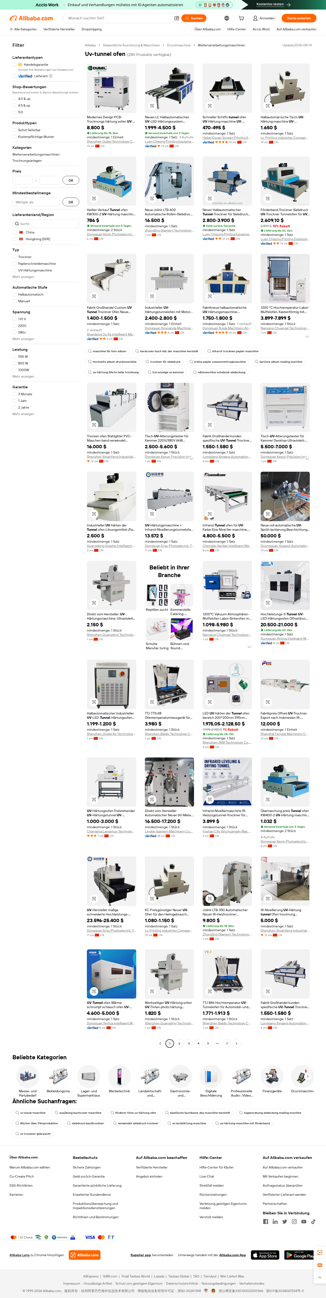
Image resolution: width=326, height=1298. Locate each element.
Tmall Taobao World (135, 1276)
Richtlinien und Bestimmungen (96, 1217)
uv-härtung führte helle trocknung (116, 372)
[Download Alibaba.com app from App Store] (265, 1255)
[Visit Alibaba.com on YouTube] (304, 1221)
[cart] (242, 19)
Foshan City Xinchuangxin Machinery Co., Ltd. (227, 831)
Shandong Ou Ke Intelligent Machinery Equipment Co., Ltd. (111, 334)
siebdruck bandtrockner (88, 1123)
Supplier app (141, 1255)
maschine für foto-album (109, 351)
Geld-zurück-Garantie (89, 1176)
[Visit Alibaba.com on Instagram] (294, 1221)
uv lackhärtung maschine (189, 1123)
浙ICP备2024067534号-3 (285, 1291)
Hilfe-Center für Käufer (217, 1167)
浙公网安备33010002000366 (241, 1291)
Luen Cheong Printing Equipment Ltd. (169, 141)
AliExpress (91, 1276)
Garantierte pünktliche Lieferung (97, 1185)
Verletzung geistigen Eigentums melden (223, 1206)
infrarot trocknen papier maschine (235, 351)
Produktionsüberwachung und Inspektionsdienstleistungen (95, 1206)
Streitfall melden (212, 1185)
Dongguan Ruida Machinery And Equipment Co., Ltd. (227, 328)
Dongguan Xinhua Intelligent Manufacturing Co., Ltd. (285, 638)
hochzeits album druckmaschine (115, 361)
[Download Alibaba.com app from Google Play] (300, 1255)
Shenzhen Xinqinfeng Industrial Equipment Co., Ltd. (111, 457)
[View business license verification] (206, 1290)
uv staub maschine (33, 1112)
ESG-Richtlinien (21, 1185)
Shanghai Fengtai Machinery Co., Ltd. (285, 734)
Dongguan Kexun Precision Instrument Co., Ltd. (169, 457)
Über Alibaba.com (24, 1157)
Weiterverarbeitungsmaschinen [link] (221, 45)
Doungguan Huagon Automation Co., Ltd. (285, 546)
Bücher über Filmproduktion (39, 1123)
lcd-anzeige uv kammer (168, 372)
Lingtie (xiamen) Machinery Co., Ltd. (169, 831)
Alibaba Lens (20, 1255)
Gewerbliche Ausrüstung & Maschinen (131, 45)
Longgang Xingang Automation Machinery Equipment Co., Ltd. (227, 457)
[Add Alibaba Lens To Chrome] (84, 1255)
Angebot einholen (149, 1176)
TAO (196, 1276)
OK (70, 180)
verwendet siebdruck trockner (138, 1123)
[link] (320, 1252)
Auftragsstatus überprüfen (283, 1185)
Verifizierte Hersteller (152, 1167)
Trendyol (209, 1276)
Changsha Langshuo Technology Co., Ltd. (111, 831)
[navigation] (45, 545)
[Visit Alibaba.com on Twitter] (285, 1221)
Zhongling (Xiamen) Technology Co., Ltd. (169, 230)
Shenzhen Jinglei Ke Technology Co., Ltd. (111, 734)
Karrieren (16, 1194)
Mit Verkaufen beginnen (280, 1176)
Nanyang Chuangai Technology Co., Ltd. (285, 328)
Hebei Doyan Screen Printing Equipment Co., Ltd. (227, 138)
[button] (176, 18)
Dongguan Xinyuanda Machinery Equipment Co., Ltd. (169, 328)
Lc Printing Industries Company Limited (285, 138)
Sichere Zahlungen (87, 1167)
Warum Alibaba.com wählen (30, 1167)
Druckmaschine (179, 45)
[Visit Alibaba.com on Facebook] (265, 1221)
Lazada (159, 1276)
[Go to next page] (236, 1043)
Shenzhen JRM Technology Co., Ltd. (227, 742)
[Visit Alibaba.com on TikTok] (313, 1221)
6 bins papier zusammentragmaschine (220, 361)
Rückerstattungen (213, 1194)
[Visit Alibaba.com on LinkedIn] (275, 1221)
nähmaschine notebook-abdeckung (221, 372)
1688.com (110, 1276)
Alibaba (90, 45)
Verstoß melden (211, 1217)
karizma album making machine (281, 361)
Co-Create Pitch (22, 1176)
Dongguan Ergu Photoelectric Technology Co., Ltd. (169, 546)
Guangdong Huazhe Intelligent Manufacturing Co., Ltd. (111, 546)
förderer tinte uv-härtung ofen (135, 1112)
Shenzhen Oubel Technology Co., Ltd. (111, 141)
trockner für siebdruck (165, 361)
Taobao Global (178, 1276)
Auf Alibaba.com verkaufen (283, 1167)
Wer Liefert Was (232, 1276)
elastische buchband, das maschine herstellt (200, 1112)
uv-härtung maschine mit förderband (245, 1123)
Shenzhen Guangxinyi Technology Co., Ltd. (111, 635)
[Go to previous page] (160, 1043)
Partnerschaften (275, 1204)
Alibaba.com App (232, 1255)
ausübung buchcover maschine (80, 1112)
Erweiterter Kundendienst (92, 1194)
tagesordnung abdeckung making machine (272, 1112)
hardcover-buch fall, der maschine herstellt (169, 351)
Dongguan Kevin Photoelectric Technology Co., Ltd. (111, 234)
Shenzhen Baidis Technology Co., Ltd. (169, 734)
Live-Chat (207, 1176)
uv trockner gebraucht (35, 1134)
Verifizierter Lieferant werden (284, 1194)
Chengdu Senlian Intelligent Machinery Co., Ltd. (227, 546)
